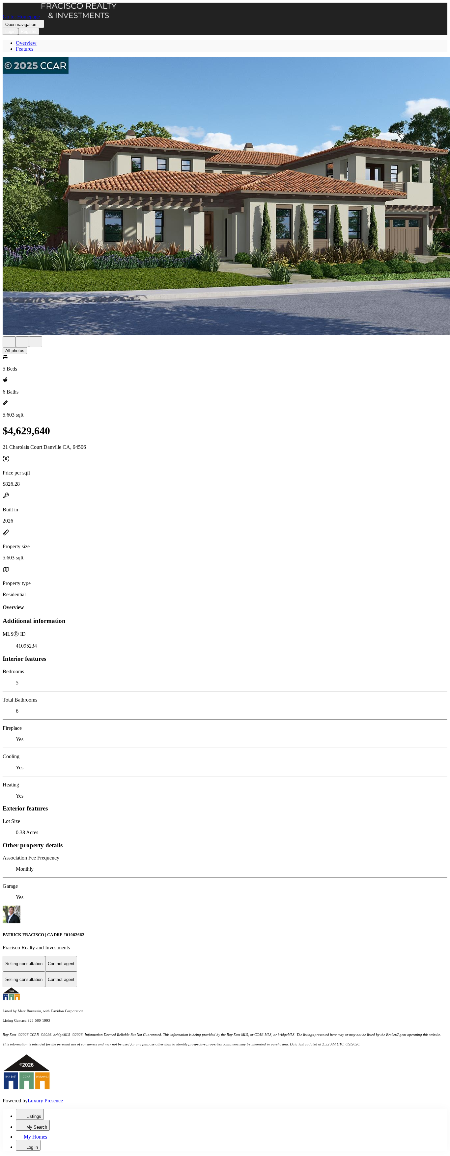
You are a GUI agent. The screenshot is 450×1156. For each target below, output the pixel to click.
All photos (14, 350)
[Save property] (22, 341)
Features (24, 49)
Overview (26, 43)
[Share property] (35, 341)
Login (10, 31)
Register (29, 31)
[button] (225, 196)
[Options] (9, 341)
